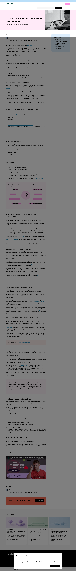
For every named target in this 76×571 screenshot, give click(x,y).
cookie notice (33, 559)
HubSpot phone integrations (36, 310)
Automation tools (9, 327)
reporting (22, 236)
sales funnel (36, 358)
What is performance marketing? (25, 342)
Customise (44, 565)
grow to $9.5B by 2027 (31, 45)
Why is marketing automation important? (60, 41)
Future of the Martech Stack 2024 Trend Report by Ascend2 (20, 125)
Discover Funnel (39, 500)
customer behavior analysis (38, 301)
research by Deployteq (16, 114)
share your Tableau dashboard (12, 239)
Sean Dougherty (16, 37)
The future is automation (58, 48)
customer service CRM (22, 365)
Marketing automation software (59, 46)
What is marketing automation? (59, 39)
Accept (55, 565)
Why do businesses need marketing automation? (59, 44)
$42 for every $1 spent (39, 178)
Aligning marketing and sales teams (15, 133)
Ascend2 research (14, 130)
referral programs (30, 264)
